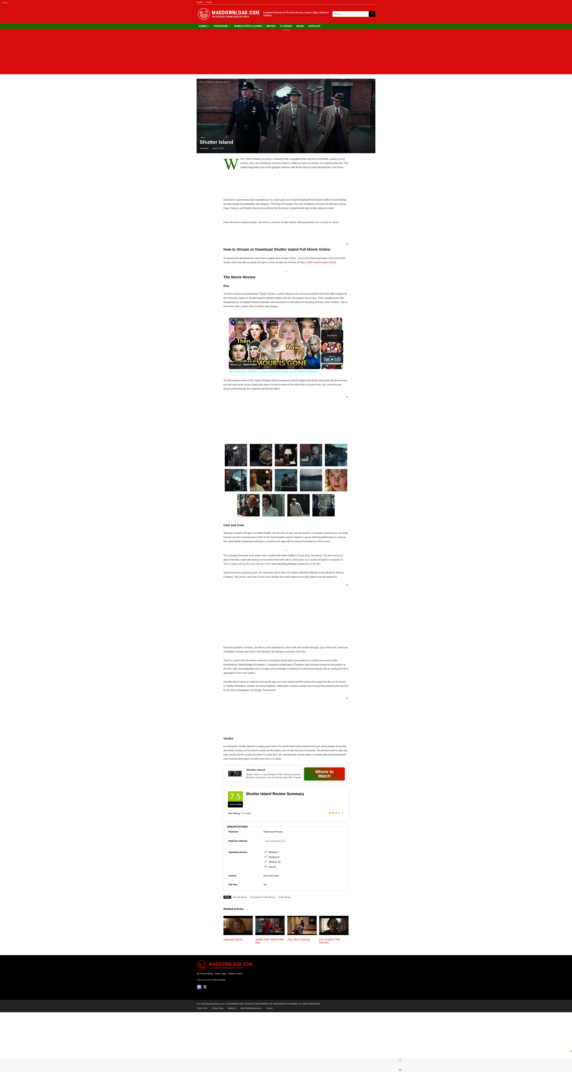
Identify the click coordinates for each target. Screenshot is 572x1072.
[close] (400, 1060)
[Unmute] (326, 328)
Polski (209, 2)
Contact (269, 1008)
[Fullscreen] (340, 328)
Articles (314, 26)
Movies (271, 26)
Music (300, 26)
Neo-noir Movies (240, 897)
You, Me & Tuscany (298, 939)
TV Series (286, 26)
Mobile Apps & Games (248, 26)
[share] (314, 321)
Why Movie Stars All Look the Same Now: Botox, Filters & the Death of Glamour (274, 322)
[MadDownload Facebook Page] (199, 987)
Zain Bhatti (204, 148)
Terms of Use (202, 1008)
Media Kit (232, 1008)
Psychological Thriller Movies (262, 897)
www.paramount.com (275, 841)
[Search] (372, 14)
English (200, 2)
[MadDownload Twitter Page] (204, 987)
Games (203, 26)
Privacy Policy (217, 1008)
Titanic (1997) (306, 262)
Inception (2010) (327, 262)
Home (202, 82)
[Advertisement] (286, 53)
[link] (234, 322)
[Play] (323, 328)
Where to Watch (324, 773)
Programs (221, 26)
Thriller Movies (284, 897)
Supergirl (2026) (233, 939)
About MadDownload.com (250, 1008)
